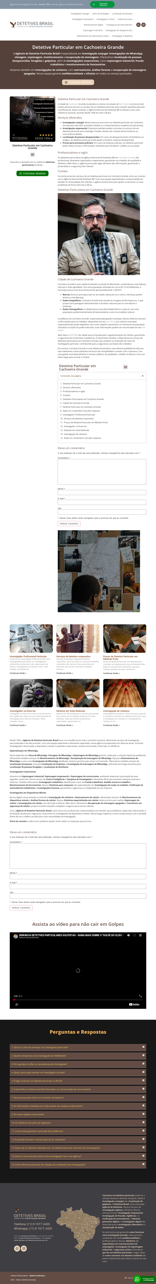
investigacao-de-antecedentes (119, 24)
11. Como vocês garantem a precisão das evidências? (37, 1131)
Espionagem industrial (92, 30)
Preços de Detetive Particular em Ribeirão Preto (86, 422)
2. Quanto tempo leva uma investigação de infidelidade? (39, 1055)
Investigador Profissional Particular (79, 414)
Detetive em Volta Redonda (76, 430)
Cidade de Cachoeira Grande (76, 403)
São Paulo (123, 104)
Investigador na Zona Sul (75, 426)
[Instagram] (143, 25)
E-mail (61, 498)
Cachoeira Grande (126, 157)
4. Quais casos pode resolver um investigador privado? (38, 1072)
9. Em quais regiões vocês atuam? (28, 1114)
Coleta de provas (125, 19)
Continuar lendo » (18, 673)
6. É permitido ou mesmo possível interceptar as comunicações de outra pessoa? (51, 1089)
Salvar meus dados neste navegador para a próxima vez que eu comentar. (94, 518)
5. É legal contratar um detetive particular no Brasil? (37, 1081)
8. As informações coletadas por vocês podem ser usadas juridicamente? (47, 1106)
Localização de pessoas (122, 13)
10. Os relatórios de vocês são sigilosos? (31, 1122)
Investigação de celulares (75, 434)
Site (59, 508)
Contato (66, 395)
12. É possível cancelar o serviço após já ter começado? (38, 1139)
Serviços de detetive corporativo (79, 418)
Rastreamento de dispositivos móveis (93, 36)
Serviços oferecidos (72, 387)
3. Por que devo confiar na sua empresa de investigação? (39, 1064)
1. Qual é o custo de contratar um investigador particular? (40, 1047)
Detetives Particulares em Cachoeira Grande (83, 399)
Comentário (64, 458)
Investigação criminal (105, 19)
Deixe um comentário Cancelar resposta (81, 410)
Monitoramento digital (93, 24)
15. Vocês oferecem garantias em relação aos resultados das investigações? (49, 1164)
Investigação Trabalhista (122, 36)
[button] (32, 154)
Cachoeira (73, 104)
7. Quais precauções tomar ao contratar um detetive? (38, 1097)
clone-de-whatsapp (100, 13)
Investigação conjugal (80, 13)
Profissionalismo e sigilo (74, 391)
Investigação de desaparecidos (119, 30)
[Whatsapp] (138, 25)
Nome (61, 489)
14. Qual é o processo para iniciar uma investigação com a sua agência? (46, 1156)
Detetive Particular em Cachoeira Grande (82, 383)
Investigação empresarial (82, 19)
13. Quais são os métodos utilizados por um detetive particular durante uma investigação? (56, 1148)
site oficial (110, 321)
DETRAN (74, 335)
